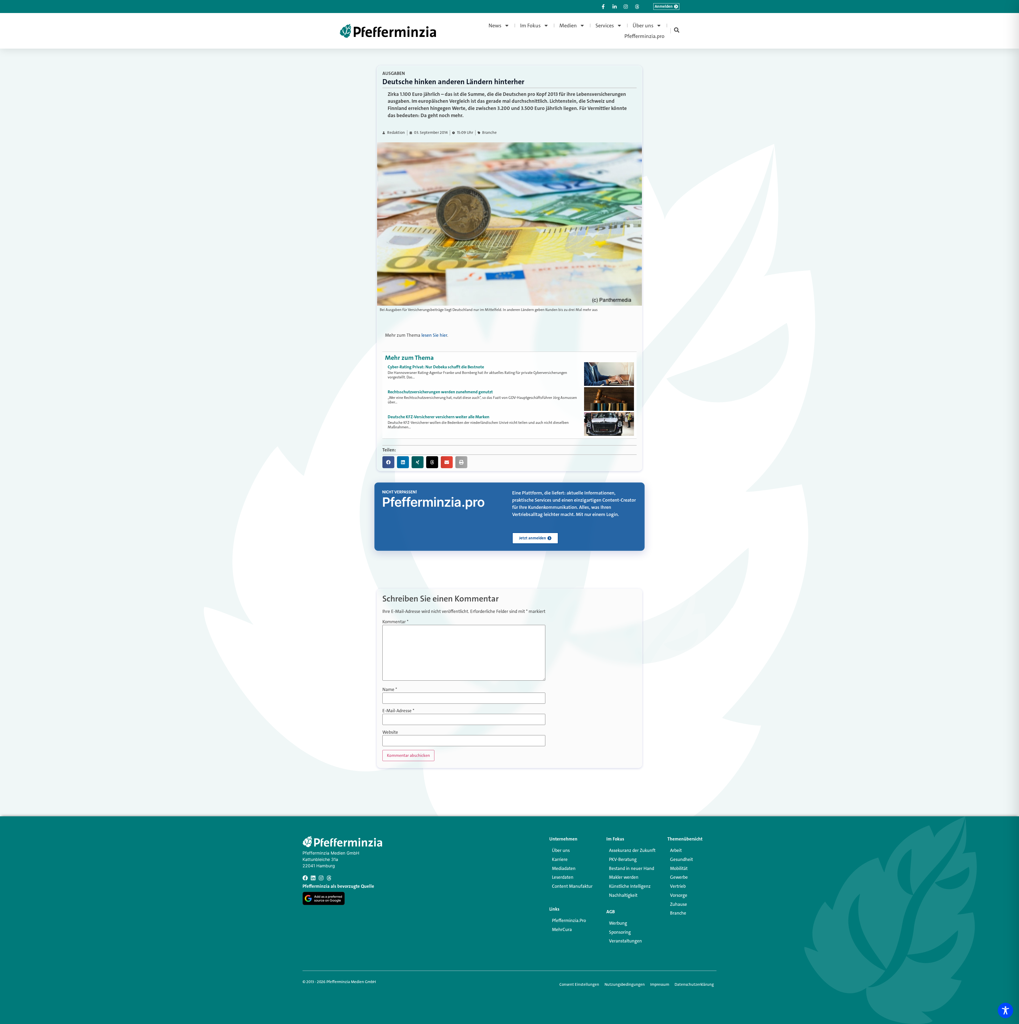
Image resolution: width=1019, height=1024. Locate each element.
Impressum (659, 984)
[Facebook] (305, 878)
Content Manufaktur (572, 886)
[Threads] (329, 878)
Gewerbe (679, 877)
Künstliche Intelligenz (630, 886)
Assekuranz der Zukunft (632, 850)
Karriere (560, 859)
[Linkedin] (313, 878)
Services (604, 25)
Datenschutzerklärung (694, 984)
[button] (388, 462)
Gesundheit (681, 859)
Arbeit (676, 850)
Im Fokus (530, 25)
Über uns (643, 25)
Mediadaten (564, 868)
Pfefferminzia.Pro (569, 920)
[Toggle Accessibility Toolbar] (1005, 1010)
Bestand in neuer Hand (631, 868)
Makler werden (623, 877)
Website (390, 732)
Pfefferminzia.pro (644, 36)
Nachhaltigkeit (623, 895)
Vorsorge (678, 895)
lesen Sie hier (434, 335)
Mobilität (679, 868)
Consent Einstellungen (579, 984)
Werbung (618, 923)
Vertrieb (678, 886)
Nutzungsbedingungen (625, 984)
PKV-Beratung (623, 859)
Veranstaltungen (625, 941)
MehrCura (562, 929)
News (495, 25)
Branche (489, 132)
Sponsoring (620, 932)
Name (389, 689)
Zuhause (678, 904)
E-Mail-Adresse (398, 711)
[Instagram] (321, 878)
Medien (568, 25)
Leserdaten (562, 877)
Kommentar (395, 622)
